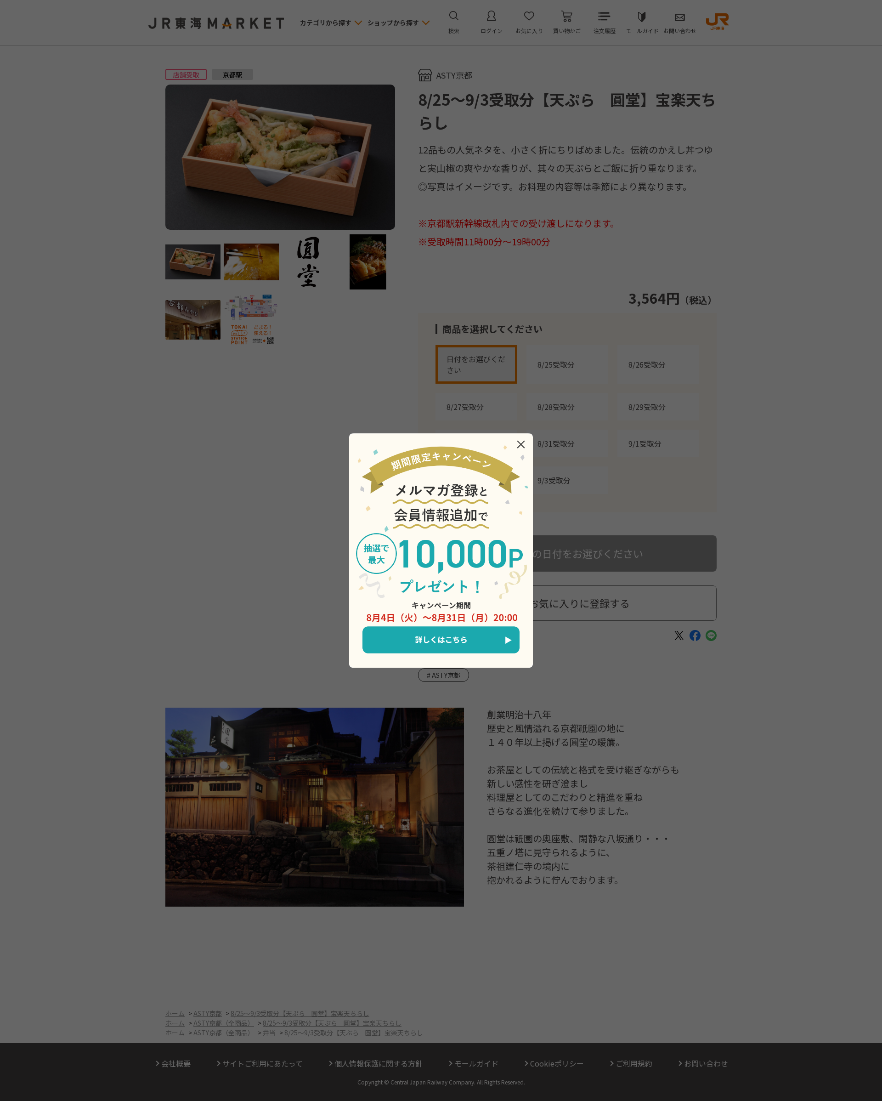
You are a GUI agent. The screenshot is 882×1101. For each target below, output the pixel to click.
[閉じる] (521, 444)
